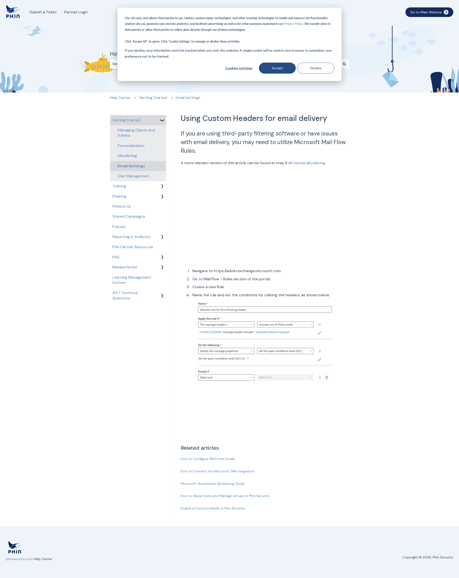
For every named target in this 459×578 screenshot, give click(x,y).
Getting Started (153, 97)
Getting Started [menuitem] (126, 120)
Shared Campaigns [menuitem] (128, 216)
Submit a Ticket (43, 12)
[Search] (344, 63)
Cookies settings (238, 68)
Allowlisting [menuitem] (127, 155)
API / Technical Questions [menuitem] (125, 295)
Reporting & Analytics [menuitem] (131, 236)
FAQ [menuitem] (115, 256)
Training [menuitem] (119, 186)
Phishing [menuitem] (119, 196)
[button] (162, 120)
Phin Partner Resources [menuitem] (132, 246)
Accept (277, 68)
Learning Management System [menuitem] (131, 280)
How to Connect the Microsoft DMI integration (217, 471)
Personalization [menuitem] (131, 145)
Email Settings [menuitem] (131, 165)
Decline (316, 68)
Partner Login (76, 12)
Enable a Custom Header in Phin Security (213, 508)
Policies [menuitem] (118, 226)
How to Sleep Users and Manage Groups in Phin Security (225, 496)
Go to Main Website (426, 12)
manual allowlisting (309, 162)
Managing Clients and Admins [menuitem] (136, 133)
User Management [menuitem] (133, 175)
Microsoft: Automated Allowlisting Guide (213, 483)
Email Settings (188, 97)
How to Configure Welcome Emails (208, 459)
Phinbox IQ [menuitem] (121, 206)
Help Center (120, 97)
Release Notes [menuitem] (124, 267)
